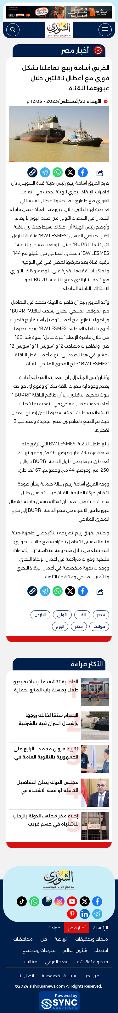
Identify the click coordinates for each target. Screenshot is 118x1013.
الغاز (82, 614)
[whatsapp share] (58, 172)
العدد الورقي (57, 961)
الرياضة (61, 939)
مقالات (30, 961)
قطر (79, 626)
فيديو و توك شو (92, 961)
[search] (13, 29)
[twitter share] (70, 172)
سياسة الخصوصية (59, 976)
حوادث (99, 626)
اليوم (60, 626)
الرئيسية (100, 928)
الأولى (62, 614)
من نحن (91, 976)
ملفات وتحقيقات (91, 939)
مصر (101, 614)
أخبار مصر (77, 928)
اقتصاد (101, 950)
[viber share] (45, 172)
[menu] (105, 29)
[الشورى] (59, 30)
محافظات (23, 939)
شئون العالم (75, 950)
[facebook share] (83, 172)
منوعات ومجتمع (39, 950)
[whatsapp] (32, 172)
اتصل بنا (26, 976)
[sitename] (59, 879)
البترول (40, 614)
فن (43, 939)
